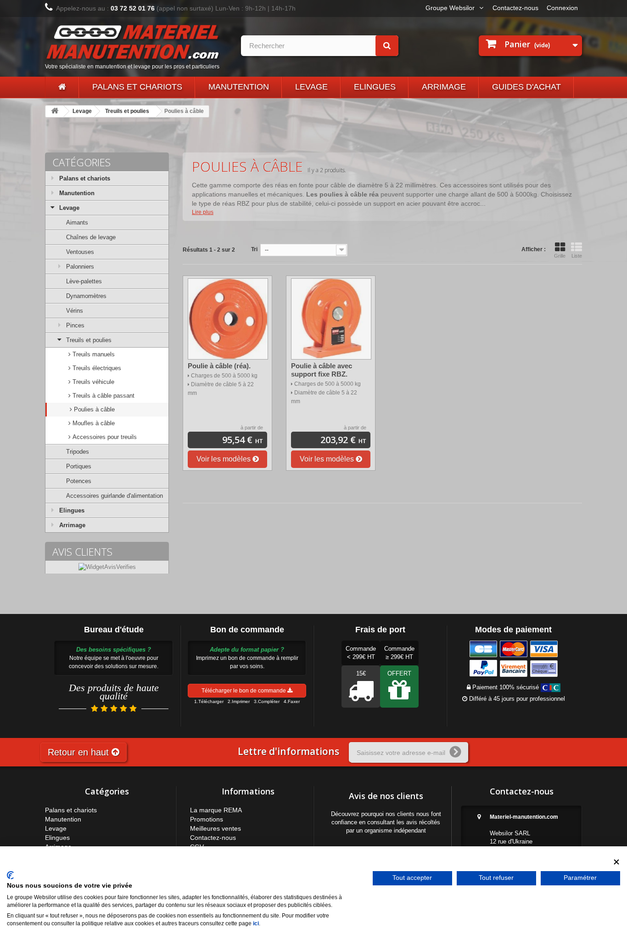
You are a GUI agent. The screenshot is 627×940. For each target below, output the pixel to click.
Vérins (74, 310)
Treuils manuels (93, 354)
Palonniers (80, 266)
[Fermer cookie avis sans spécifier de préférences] (616, 862)
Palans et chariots (137, 86)
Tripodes (77, 451)
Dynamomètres (86, 296)
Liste (576, 256)
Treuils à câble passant (102, 395)
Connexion (562, 7)
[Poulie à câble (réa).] (228, 319)
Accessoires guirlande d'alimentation (114, 495)
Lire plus (202, 212)
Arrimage (444, 86)
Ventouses (80, 251)
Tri (254, 249)
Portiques (78, 466)
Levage (311, 86)
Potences (78, 481)
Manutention (238, 86)
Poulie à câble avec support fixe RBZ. (321, 370)
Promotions (206, 819)
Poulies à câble (93, 409)
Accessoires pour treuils (104, 436)
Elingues (375, 86)
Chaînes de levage (91, 237)
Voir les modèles (224, 459)
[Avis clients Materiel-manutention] (107, 566)
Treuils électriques (96, 368)
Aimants (77, 222)
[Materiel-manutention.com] (61, 87)
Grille (559, 256)
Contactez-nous (515, 7)
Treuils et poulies (127, 111)
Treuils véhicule (92, 381)
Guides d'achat (526, 86)
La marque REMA (216, 810)
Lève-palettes (84, 281)
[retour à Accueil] (54, 111)
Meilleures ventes (215, 828)
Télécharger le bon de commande (244, 690)
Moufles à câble (93, 423)
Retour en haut (80, 752)
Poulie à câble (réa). (219, 366)
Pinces (75, 325)
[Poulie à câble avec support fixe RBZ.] (331, 319)
